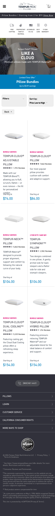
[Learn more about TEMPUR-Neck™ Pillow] (14, 232)
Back (8, 112)
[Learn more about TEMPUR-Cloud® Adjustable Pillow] (14, 149)
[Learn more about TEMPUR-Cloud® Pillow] (41, 149)
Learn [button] (6, 404)
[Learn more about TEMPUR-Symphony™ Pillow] (41, 232)
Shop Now (48, 15)
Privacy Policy (42, 455)
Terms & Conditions (11, 457)
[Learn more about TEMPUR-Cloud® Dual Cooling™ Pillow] (14, 315)
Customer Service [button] (12, 412)
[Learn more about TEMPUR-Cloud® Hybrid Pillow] (41, 315)
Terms (41, 501)
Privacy (34, 501)
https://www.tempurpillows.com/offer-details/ (25, 463)
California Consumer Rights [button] (18, 420)
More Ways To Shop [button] (13, 428)
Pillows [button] (7, 396)
